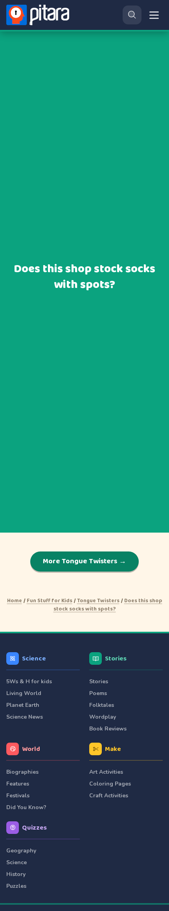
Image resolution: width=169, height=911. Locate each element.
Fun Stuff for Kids (49, 600)
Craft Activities (108, 795)
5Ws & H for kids (29, 681)
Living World (23, 693)
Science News (24, 717)
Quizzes (34, 827)
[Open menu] (154, 15)
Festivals (17, 795)
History (16, 874)
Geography (21, 850)
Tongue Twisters (98, 600)
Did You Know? (26, 807)
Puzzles (16, 886)
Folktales (101, 705)
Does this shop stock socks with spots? (107, 604)
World (31, 749)
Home (14, 600)
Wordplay (102, 717)
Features (17, 783)
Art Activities (106, 772)
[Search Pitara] (132, 15)
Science (34, 658)
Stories (116, 658)
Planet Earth (22, 705)
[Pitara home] (39, 15)
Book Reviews (108, 728)
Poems (98, 693)
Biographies (22, 772)
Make (113, 749)
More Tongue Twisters (84, 561)
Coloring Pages (110, 783)
